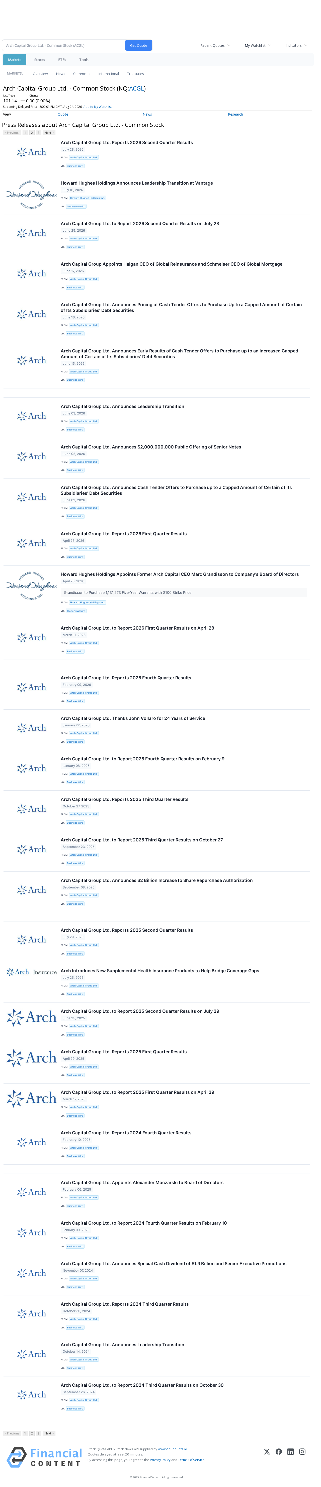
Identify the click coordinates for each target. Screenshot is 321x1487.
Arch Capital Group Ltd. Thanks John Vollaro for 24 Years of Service (133, 718)
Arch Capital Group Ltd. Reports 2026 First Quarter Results (124, 533)
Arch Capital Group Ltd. (84, 157)
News (60, 73)
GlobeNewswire (76, 206)
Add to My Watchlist (98, 107)
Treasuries (135, 73)
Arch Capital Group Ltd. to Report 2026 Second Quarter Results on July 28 (140, 223)
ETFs (62, 59)
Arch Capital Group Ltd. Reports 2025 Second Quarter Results (127, 930)
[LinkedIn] (290, 1457)
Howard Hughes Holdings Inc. (87, 198)
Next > (49, 133)
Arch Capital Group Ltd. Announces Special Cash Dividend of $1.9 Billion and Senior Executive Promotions (174, 1263)
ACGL (136, 88)
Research (235, 114)
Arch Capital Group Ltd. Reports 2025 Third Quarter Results (125, 799)
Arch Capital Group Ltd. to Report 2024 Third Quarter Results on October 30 (142, 1385)
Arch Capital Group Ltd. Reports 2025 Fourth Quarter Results (126, 677)
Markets (14, 59)
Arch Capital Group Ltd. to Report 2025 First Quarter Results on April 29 (137, 1092)
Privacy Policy (160, 1459)
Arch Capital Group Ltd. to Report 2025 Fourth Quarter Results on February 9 (142, 758)
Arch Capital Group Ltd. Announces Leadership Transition (122, 406)
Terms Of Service (191, 1459)
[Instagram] (302, 1457)
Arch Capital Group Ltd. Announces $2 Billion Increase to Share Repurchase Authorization (157, 880)
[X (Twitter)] (267, 1457)
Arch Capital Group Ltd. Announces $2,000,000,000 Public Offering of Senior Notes (151, 446)
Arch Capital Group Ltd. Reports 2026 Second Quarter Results (127, 142)
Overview (40, 73)
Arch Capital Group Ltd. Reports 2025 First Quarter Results (124, 1051)
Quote (63, 114)
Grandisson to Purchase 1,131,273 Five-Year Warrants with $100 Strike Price (128, 592)
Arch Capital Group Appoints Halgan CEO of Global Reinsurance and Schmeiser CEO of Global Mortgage (171, 264)
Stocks (39, 59)
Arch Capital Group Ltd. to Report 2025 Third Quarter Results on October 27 (142, 839)
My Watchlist (255, 45)
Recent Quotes (212, 45)
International (108, 73)
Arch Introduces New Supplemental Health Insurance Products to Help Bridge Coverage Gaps (160, 970)
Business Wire (75, 166)
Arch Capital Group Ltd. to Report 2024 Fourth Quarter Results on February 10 (144, 1223)
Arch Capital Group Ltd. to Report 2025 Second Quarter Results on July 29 (140, 1011)
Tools (84, 59)
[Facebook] (279, 1457)
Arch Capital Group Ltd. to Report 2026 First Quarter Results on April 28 (137, 628)
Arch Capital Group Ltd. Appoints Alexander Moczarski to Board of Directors (142, 1182)
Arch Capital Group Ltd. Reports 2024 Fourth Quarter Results (126, 1132)
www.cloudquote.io (172, 1449)
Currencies (81, 73)
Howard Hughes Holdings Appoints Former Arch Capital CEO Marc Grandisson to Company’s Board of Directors (180, 574)
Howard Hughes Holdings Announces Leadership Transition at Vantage (137, 183)
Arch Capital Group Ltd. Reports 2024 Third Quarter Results (125, 1304)
